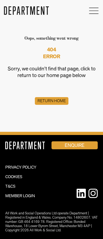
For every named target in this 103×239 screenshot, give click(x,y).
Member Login (20, 196)
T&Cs (10, 186)
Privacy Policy (20, 167)
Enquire (75, 145)
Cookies (13, 176)
